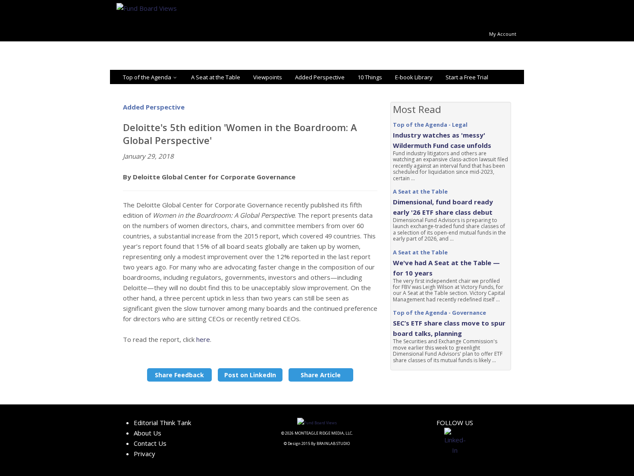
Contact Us (150, 443)
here (203, 339)
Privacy (144, 453)
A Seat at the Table (215, 77)
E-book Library (414, 77)
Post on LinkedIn (250, 375)
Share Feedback (179, 375)
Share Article (321, 375)
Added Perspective (320, 77)
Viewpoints (267, 77)
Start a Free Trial (467, 77)
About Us (147, 433)
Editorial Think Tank (162, 422)
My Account (502, 34)
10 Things (370, 77)
